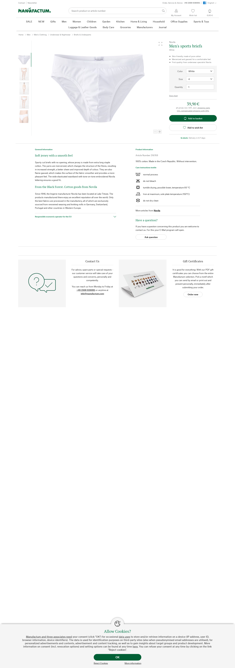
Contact (21, 3)
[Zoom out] (155, 132)
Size (181, 79)
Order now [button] (193, 294)
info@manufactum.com (92, 293)
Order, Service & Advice (181, 3)
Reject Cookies (101, 663)
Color (180, 71)
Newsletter (32, 3)
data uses (124, 636)
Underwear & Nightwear (60, 34)
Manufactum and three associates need (49, 636)
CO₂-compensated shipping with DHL (193, 111)
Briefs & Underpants (82, 34)
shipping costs (203, 108)
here (135, 646)
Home (20, 34)
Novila (157, 210)
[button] (160, 44)
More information (133, 663)
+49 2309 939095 (86, 290)
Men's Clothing (40, 34)
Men (28, 34)
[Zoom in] (160, 132)
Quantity (179, 87)
